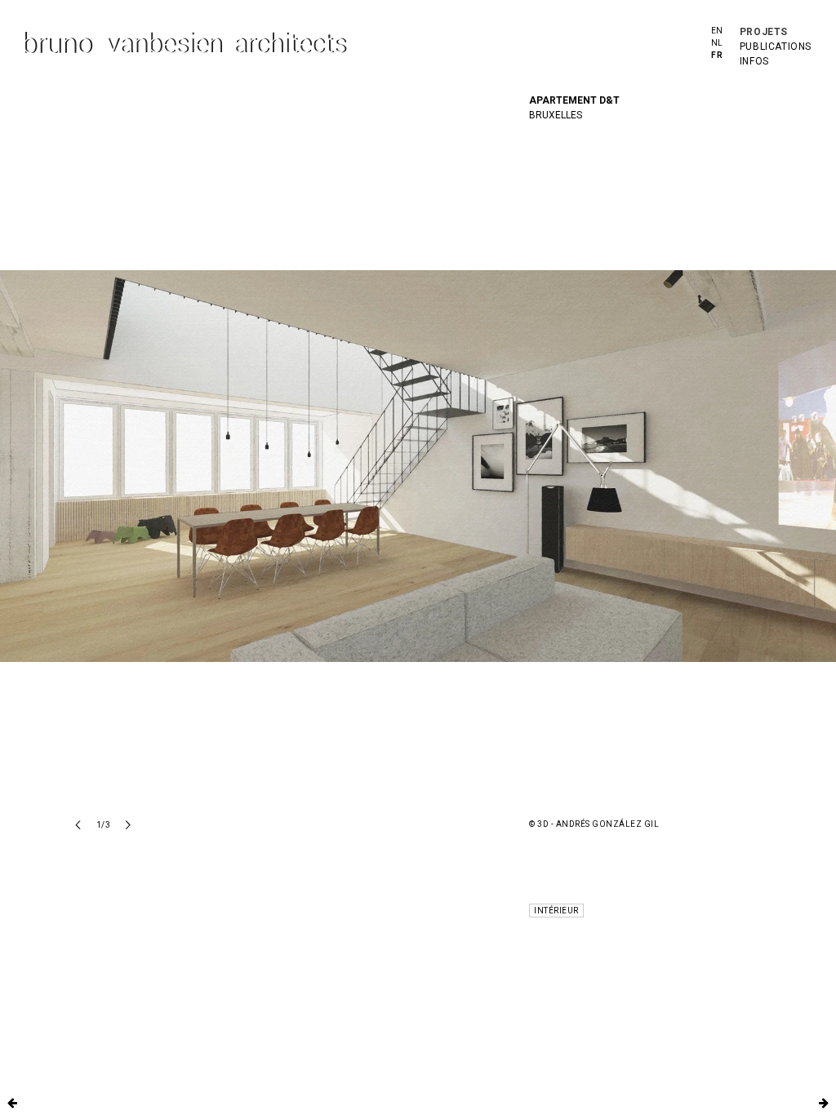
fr (717, 55)
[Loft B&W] (824, 1103)
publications (776, 46)
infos (754, 61)
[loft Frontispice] (12, 1103)
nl (717, 42)
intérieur (556, 910)
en (717, 30)
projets (764, 32)
